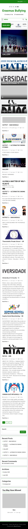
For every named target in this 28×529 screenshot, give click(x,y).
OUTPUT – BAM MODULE (10, 125)
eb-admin (6, 127)
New (14, 510)
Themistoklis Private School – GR (13, 241)
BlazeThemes (17, 526)
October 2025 (6, 472)
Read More (4, 130)
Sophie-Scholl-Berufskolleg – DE (12, 316)
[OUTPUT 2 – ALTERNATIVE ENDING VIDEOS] (14, 43)
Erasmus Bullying (14, 10)
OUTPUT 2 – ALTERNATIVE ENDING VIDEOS (13, 1)
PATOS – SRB (6, 111)
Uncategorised (7, 141)
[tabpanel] (14, 503)
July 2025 (5, 475)
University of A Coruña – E (10, 83)
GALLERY (5, 169)
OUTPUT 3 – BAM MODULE (11, 217)
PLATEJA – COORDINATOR (11, 69)
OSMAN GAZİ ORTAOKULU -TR (12, 394)
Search (4, 429)
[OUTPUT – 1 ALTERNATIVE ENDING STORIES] (17, 26)
